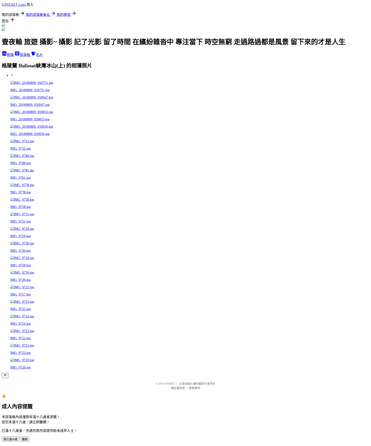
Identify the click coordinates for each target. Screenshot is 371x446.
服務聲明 (194, 388)
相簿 (11, 55)
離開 (24, 439)
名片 (39, 55)
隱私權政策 (178, 388)
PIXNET (170, 383)
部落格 (25, 55)
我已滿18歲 (10, 439)
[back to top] (5, 375)
